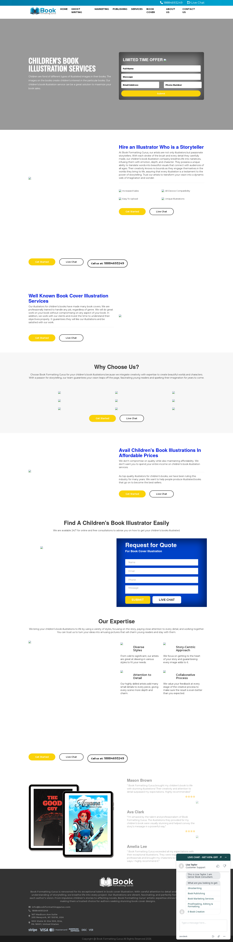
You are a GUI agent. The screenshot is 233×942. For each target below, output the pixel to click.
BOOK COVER (150, 11)
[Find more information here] (203, 896)
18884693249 (172, 2)
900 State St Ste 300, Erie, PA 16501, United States (46, 922)
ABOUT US (170, 11)
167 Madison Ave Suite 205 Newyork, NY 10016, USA (47, 916)
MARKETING (102, 9)
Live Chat (197, 2)
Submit (138, 600)
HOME (64, 8)
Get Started (132, 211)
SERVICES (137, 9)
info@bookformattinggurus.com (51, 907)
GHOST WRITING (76, 11)
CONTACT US (188, 11)
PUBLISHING (120, 9)
